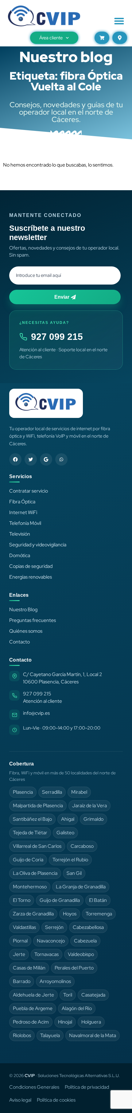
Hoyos (69, 913)
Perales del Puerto (74, 968)
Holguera (91, 1022)
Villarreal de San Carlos (37, 846)
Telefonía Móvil (25, 523)
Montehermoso (30, 886)
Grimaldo (93, 819)
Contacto (19, 642)
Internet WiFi (23, 512)
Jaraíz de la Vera (89, 805)
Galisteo (65, 832)
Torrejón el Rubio (70, 859)
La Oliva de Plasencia (35, 873)
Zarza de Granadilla (33, 913)
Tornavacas (46, 954)
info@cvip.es (36, 713)
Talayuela (50, 1035)
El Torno (21, 900)
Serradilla (52, 792)
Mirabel (79, 792)
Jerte (19, 954)
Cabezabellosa (88, 927)
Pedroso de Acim (31, 1022)
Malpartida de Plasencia (38, 805)
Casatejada (93, 995)
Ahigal (67, 819)
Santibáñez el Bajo (32, 819)
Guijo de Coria (28, 859)
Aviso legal (20, 1100)
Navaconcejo (51, 941)
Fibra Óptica (22, 501)
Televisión (19, 534)
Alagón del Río (77, 1008)
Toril (67, 995)
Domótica (19, 555)
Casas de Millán (29, 968)
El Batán (98, 900)
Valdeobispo (81, 954)
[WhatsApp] (61, 459)
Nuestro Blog (23, 609)
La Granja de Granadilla (81, 886)
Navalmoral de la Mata (92, 1035)
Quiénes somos (25, 631)
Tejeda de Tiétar (30, 832)
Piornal (20, 941)
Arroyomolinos (55, 981)
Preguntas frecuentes (32, 620)
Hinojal (65, 1022)
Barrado (21, 981)
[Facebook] (15, 459)
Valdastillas (24, 927)
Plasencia (23, 792)
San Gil (74, 873)
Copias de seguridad (30, 566)
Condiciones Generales (34, 1087)
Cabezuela (85, 941)
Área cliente (51, 38)
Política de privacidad (87, 1087)
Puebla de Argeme (32, 1008)
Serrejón (54, 927)
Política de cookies (56, 1100)
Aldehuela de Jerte (33, 995)
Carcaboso (82, 846)
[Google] (46, 459)
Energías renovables (30, 577)
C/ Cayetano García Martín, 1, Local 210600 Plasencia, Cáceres (62, 678)
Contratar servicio (28, 491)
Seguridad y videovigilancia (37, 544)
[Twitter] (31, 459)
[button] (119, 21)
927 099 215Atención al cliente (42, 697)
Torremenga (99, 913)
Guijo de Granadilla (60, 900)
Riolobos (22, 1035)
